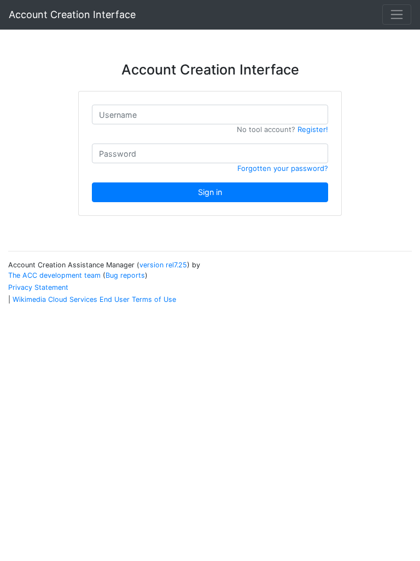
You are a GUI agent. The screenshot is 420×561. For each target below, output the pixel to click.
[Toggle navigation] (396, 14)
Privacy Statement (38, 287)
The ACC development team (54, 275)
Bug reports (125, 275)
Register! (313, 129)
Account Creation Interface (72, 14)
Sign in (210, 192)
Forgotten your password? (282, 168)
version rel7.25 (163, 265)
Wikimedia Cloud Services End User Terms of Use (94, 299)
